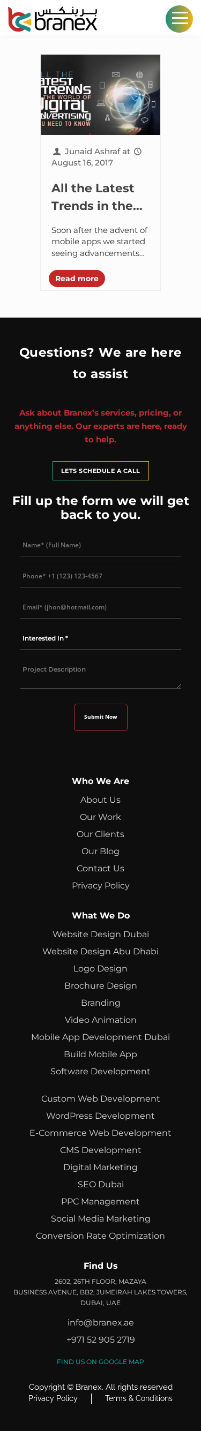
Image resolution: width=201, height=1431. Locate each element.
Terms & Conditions (139, 1398)
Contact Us (100, 868)
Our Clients (100, 834)
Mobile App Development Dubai (100, 1037)
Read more (77, 278)
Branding (101, 1003)
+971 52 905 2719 (100, 1340)
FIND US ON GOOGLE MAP (100, 1362)
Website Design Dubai (101, 934)
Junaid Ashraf (92, 151)
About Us (100, 800)
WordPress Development (100, 1116)
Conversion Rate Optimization (100, 1236)
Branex (89, 1387)
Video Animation (101, 1020)
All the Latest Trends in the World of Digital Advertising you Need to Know (100, 198)
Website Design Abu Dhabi (100, 951)
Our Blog (100, 851)
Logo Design (100, 968)
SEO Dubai (101, 1184)
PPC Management (100, 1201)
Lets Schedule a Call (100, 471)
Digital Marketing (100, 1167)
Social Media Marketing (101, 1219)
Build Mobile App (100, 1054)
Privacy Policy (101, 885)
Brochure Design (100, 986)
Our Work (100, 817)
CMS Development (101, 1150)
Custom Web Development (100, 1099)
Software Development (100, 1071)
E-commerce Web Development (100, 1133)
